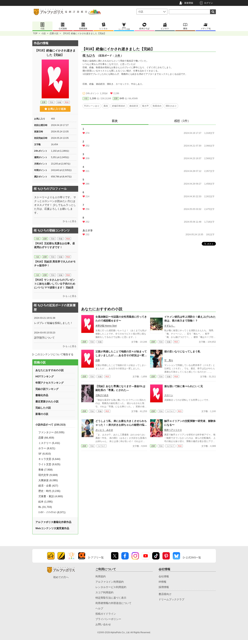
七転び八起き (102, 395)
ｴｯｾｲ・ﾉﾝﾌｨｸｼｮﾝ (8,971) (52, 512)
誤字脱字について (44, 337)
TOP (35, 33)
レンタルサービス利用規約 (110, 587)
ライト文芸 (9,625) (49, 464)
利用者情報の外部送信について (113, 603)
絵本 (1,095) (45, 501)
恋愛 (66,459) (46, 437)
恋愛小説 (54, 33)
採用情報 (164, 587)
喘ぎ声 (145, 106)
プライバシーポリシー (108, 619)
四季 (97, 360)
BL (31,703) (45, 506)
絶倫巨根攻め (118, 106)
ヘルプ (99, 608)
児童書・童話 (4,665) (50, 496)
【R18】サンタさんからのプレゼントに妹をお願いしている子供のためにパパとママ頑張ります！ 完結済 (54, 283)
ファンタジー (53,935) (51, 432)
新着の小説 (41, 413)
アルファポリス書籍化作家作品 (53, 522)
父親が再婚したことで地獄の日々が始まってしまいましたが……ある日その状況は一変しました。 (121, 355)
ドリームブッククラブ (171, 599)
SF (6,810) (44, 453)
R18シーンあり (91, 106)
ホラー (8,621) (46, 448)
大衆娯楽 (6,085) (48, 480)
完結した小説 (43, 407)
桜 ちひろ (89, 55)
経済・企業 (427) (48, 485)
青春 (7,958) (45, 469)
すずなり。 (169, 325)
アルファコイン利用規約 (109, 581)
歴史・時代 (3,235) (49, 490)
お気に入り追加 (57, 108)
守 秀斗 (168, 360)
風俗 (106, 106)
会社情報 (164, 576)
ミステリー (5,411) (49, 442)
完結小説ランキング (47, 388)
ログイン (208, 3)
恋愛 (116, 98)
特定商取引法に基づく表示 (110, 597)
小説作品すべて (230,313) (50, 424)
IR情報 (162, 581)
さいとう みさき (104, 430)
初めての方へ (61, 577)
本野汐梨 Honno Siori (106, 325)
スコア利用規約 (104, 592)
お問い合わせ (103, 624)
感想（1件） (182, 120)
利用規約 (100, 576)
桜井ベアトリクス (173, 430)
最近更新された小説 (47, 401)
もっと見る (70, 221)
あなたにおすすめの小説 (49, 370)
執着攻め (157, 106)
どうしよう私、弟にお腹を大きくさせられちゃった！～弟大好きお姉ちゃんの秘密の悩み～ (121, 424)
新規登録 (188, 3)
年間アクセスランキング (49, 382)
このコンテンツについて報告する (54, 354)
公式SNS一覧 (193, 557)
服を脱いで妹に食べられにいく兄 (183, 386)
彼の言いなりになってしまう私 (182, 351)
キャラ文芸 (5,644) (49, 458)
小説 (43, 33)
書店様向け (165, 594)
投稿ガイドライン (105, 613)
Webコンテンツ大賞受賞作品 (52, 528)
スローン (168, 395)
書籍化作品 (41, 395)
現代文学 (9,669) (48, 474)
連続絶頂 (133, 106)
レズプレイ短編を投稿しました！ (53, 322)
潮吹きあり (171, 106)
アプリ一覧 (97, 557)
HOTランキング (44, 376)
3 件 (118, 55)
